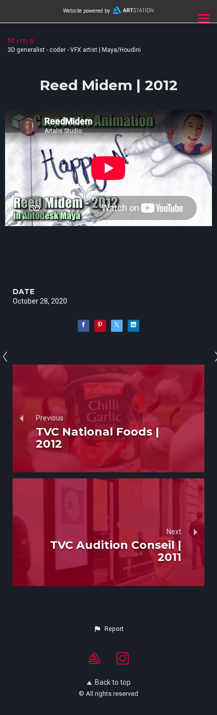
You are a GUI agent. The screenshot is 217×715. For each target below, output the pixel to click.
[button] (108, 628)
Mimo (22, 40)
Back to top (113, 682)
